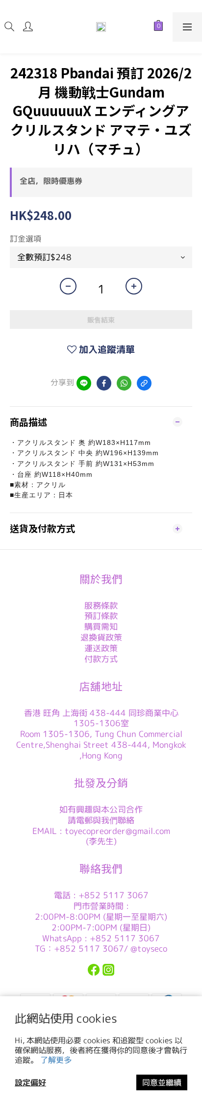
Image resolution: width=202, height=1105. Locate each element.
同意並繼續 (161, 1082)
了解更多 (56, 1060)
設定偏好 (30, 1082)
